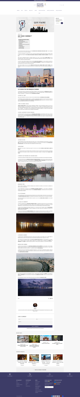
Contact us (18, 386)
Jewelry (25, 10)
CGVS (26, 384)
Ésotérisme (37, 388)
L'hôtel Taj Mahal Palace (21, 41)
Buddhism (36, 384)
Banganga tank (20, 45)
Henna (36, 10)
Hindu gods (37, 383)
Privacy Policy (28, 386)
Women (18, 10)
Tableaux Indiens (59, 10)
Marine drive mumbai (21, 48)
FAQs (17, 381)
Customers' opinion (19, 384)
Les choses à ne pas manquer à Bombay (23, 39)
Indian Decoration (42, 10)
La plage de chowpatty (21, 46)
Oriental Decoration (50, 10)
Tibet (39, 13)
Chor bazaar (20, 43)
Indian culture (37, 381)
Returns (27, 383)
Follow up (17, 383)
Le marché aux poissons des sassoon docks (23, 44)
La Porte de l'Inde (20, 40)
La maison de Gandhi (21, 47)
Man (22, 10)
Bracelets (31, 10)
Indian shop (27, 381)
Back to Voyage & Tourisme (40, 369)
